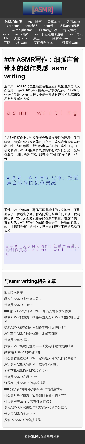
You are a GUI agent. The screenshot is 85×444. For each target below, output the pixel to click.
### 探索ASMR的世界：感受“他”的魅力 (32, 364)
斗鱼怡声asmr (22, 30)
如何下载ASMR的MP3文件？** (26, 370)
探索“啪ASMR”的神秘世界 (22, 352)
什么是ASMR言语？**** (20, 377)
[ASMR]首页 (13, 21)
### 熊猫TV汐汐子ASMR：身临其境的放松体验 (37, 311)
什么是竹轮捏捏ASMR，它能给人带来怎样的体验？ (40, 358)
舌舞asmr (73, 21)
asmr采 (49, 26)
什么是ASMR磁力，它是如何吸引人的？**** (35, 395)
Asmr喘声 (35, 21)
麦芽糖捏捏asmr (45, 42)
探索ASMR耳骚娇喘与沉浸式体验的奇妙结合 (35, 407)
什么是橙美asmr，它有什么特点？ (28, 401)
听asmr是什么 (47, 30)
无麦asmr (20, 38)
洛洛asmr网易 (69, 26)
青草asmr (54, 21)
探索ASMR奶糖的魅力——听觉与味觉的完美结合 (39, 346)
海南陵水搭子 (13, 292)
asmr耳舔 (21, 34)
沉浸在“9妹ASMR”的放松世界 (25, 383)
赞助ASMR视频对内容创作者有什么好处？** (35, 327)
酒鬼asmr (12, 26)
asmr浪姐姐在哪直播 (48, 34)
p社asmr (22, 42)
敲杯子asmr (60, 38)
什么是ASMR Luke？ (19, 305)
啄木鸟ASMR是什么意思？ (23, 298)
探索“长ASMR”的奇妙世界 (22, 420)
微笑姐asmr (70, 42)
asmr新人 (31, 26)
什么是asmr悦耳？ (17, 340)
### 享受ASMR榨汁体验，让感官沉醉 (31, 333)
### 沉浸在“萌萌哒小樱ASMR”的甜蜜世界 (33, 389)
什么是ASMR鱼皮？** (19, 413)
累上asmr (39, 38)
